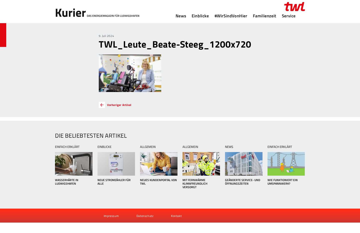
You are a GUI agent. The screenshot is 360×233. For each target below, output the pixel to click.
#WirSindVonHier (231, 16)
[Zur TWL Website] (294, 6)
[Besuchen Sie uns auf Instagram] (81, 216)
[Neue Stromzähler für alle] (116, 163)
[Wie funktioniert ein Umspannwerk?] (286, 163)
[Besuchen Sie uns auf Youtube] (67, 216)
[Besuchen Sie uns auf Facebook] (60, 216)
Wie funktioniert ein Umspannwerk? (283, 182)
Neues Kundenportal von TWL (158, 182)
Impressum (111, 216)
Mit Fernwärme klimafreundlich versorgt (194, 183)
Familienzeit (264, 16)
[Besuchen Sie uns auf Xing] (73, 216)
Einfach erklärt (67, 146)
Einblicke (200, 16)
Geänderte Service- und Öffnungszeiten (242, 182)
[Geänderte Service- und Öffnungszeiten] (243, 163)
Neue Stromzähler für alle (114, 182)
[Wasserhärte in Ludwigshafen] (73, 163)
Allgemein (148, 146)
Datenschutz (145, 216)
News (181, 16)
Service (289, 16)
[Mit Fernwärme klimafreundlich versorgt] (201, 163)
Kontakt (176, 216)
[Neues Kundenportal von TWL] (158, 163)
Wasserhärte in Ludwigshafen (66, 182)
